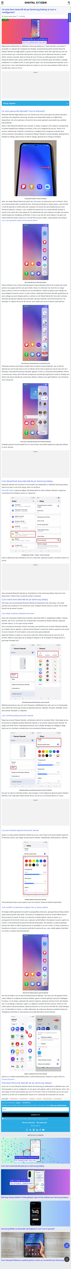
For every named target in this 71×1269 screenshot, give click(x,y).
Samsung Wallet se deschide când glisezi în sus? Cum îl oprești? (28, 1229)
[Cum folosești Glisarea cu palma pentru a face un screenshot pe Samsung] (35, 1257)
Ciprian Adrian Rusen (10, 16)
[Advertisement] (35, 85)
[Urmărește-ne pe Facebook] (40, 1130)
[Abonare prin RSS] (30, 1130)
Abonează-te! (35, 1115)
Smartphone (13, 1099)
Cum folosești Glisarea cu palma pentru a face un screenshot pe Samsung (32, 1260)
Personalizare (47, 1099)
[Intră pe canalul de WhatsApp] (27, 1130)
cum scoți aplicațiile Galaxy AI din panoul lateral (19, 220)
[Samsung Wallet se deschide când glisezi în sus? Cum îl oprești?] (35, 1226)
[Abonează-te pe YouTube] (43, 1130)
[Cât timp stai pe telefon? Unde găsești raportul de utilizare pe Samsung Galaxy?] (35, 1194)
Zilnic (18, 1103)
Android (32, 1099)
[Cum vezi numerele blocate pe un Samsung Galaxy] (35, 1163)
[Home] (36, 2)
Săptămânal (26, 1103)
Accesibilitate (23, 1099)
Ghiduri (39, 1099)
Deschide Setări (7, 490)
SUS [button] (67, 1260)
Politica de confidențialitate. (58, 1105)
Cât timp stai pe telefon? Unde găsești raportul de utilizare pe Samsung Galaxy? (35, 1197)
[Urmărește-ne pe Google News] (33, 1130)
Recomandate (58, 1099)
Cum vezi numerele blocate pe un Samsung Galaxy (22, 1166)
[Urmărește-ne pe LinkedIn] (37, 1130)
